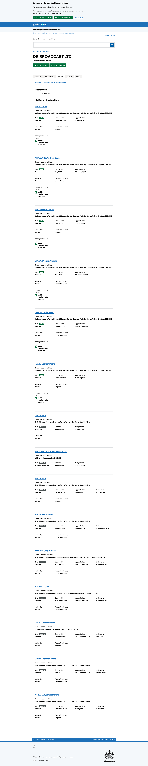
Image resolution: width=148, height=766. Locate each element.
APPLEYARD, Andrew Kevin (47, 158)
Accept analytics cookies (42, 18)
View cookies (78, 17)
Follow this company (41, 65)
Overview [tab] (38, 77)
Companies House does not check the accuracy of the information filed (53, 33)
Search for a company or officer (44, 39)
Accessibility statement (60, 757)
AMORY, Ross (41, 106)
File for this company (57, 65)
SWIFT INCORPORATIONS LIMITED (51, 451)
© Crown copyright (109, 761)
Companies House (43, 760)
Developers (72, 757)
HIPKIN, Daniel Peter (44, 312)
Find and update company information (47, 30)
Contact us (48, 757)
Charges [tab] (69, 77)
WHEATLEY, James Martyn (47, 695)
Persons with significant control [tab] (55, 83)
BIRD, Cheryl (40, 415)
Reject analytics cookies (63, 18)
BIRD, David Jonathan (44, 209)
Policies (35, 757)
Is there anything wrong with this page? (103, 739)
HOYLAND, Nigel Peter (45, 550)
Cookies (41, 757)
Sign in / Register (110, 35)
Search (112, 45)
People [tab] (60, 77)
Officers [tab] (38, 83)
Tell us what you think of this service (43, 739)
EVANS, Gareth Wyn (44, 514)
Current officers (44, 93)
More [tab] (78, 77)
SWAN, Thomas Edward (45, 658)
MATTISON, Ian (42, 586)
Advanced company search (42, 51)
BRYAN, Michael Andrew (46, 261)
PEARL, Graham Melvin (45, 364)
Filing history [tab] (49, 77)
